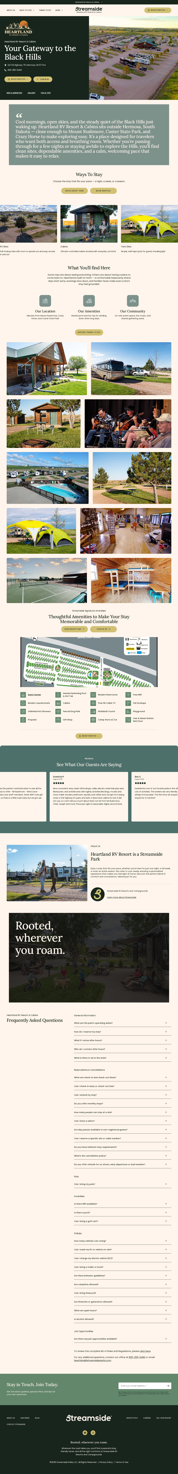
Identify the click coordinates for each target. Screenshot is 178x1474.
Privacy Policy (106, 1462)
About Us (11, 10)
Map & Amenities (14, 93)
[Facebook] (85, 1432)
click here (145, 1351)
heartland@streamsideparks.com (92, 1360)
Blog (37, 1418)
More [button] (57, 10)
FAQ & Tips (46, 93)
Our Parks (24, 1418)
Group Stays (132, 1418)
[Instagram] (93, 1432)
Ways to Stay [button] (25, 10)
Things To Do (45, 10)
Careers (147, 1418)
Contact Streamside (16, 1424)
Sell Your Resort (163, 1418)
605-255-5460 (137, 1357)
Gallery (31, 93)
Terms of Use (121, 1462)
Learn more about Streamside (121, 897)
